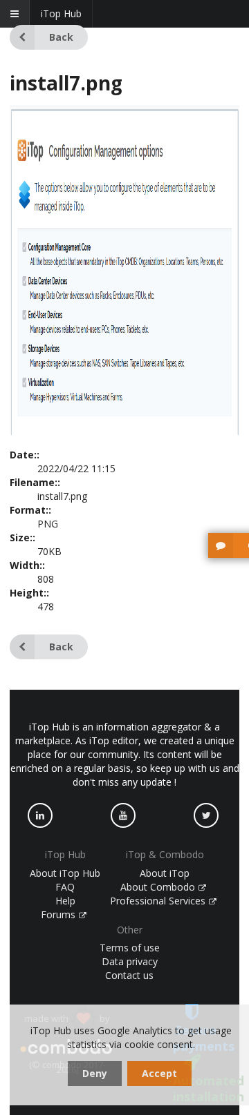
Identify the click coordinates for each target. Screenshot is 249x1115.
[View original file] (124, 431)
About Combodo (159, 886)
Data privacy (130, 961)
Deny (94, 1073)
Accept (159, 1073)
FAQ (65, 886)
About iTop (165, 873)
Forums (59, 914)
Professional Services (159, 900)
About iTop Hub (65, 873)
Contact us (129, 975)
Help (65, 900)
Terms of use (130, 947)
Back (61, 36)
